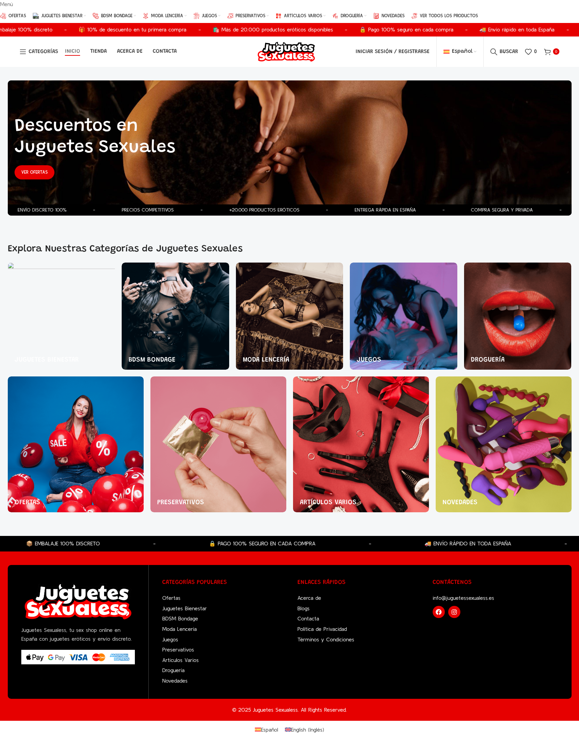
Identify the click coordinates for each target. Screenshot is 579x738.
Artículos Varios (180, 660)
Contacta (308, 618)
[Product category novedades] (504, 444)
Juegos (170, 639)
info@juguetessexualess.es (463, 598)
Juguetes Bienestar (184, 608)
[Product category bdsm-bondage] (175, 316)
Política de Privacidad (322, 629)
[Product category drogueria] (518, 316)
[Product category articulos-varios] (361, 444)
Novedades (175, 681)
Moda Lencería (179, 629)
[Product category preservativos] (218, 444)
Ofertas (171, 598)
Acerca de (309, 598)
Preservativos (178, 649)
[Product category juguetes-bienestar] (61, 316)
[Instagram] (454, 612)
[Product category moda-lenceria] (289, 316)
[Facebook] (439, 612)
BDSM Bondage (180, 618)
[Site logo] (286, 51)
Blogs (303, 608)
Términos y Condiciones (325, 639)
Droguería (173, 670)
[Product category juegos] (403, 316)
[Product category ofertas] (76, 444)
